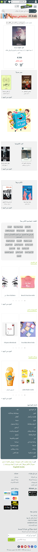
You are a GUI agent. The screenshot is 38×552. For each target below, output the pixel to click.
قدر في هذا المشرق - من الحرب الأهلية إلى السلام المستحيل (19, 235)
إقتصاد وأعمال (32, 417)
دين (35, 438)
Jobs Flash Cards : (28, 390)
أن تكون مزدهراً (6, 92)
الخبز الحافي (19, 252)
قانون (34, 456)
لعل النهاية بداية (19, 47)
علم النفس (16, 452)
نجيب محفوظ (28, 241)
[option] (27, 282)
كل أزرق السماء (29, 252)
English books (19, 467)
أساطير (17, 427)
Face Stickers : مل (9, 295)
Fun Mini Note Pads (27, 343)
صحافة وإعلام (32, 431)
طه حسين (12, 248)
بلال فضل (27, 204)
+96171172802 (32, 520)
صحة (17, 420)
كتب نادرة (18, 464)
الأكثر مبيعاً (26, 464)
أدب (35, 427)
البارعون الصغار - (10, 390)
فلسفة (34, 445)
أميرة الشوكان (6, 94)
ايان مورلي (26, 94)
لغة (18, 409)
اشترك (11, 539)
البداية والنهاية (10, 241)
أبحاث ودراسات (9, 464)
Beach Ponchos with (28, 295)
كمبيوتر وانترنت (14, 431)
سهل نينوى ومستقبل (5, 163)
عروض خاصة (10, 462)
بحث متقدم (28, 462)
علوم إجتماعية (14, 445)
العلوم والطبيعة (14, 438)
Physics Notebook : (10, 343)
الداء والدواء (25, 248)
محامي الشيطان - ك (26, 92)
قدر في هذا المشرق (7, 202)
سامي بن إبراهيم (25, 165)
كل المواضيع (32, 409)
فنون (34, 413)
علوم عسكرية (32, 452)
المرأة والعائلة (32, 435)
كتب (34, 462)
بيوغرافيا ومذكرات (13, 413)
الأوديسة (19, 241)
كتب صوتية (19, 462)
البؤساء (10, 227)
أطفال (17, 417)
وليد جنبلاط (6, 204)
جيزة (18, 248)
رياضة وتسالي (32, 442)
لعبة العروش (8, 244)
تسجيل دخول (31, 2)
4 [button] (16, 301)
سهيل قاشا (4, 165)
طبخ (34, 420)
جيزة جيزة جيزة (27, 202)
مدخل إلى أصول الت (26, 163)
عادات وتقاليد (15, 449)
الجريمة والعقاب (9, 230)
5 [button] (13, 301)
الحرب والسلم (29, 244)
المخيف (19, 256)
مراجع (17, 435)
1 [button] (24, 301)
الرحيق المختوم (9, 252)
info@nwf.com (32, 523)
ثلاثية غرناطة (20, 230)
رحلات (34, 449)
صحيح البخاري (19, 244)
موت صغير (30, 230)
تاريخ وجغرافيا (31, 424)
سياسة (17, 442)
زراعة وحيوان (15, 424)
